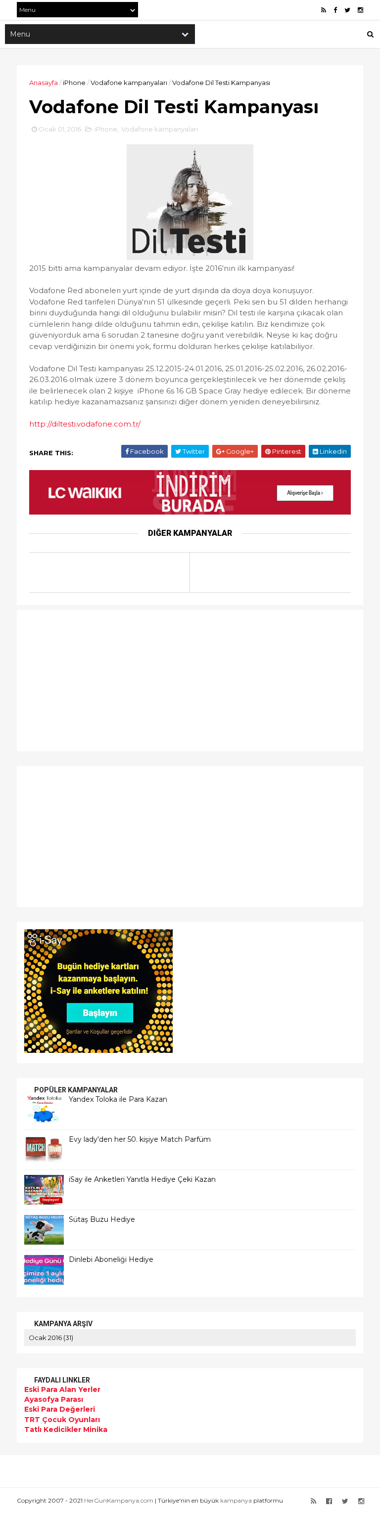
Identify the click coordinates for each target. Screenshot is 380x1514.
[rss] (323, 10)
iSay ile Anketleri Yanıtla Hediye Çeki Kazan (142, 1179)
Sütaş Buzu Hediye (102, 1219)
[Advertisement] (86, 679)
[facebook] (335, 10)
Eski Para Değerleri (59, 1409)
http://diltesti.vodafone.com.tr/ (85, 424)
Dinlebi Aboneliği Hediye (111, 1259)
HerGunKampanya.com (118, 1500)
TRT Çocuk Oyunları (62, 1419)
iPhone (74, 83)
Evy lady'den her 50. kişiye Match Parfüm (140, 1139)
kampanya (236, 1500)
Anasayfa (43, 83)
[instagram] (360, 10)
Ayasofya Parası (53, 1399)
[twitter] (347, 10)
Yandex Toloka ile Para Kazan (118, 1099)
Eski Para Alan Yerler (62, 1389)
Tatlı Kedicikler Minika (65, 1429)
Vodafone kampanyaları (129, 83)
